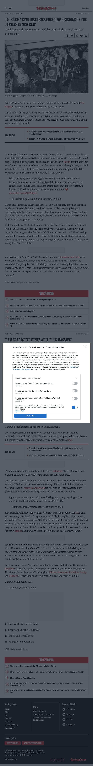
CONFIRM (30, 416)
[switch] (75, 383)
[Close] (86, 347)
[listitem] (46, 378)
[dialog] (46, 383)
